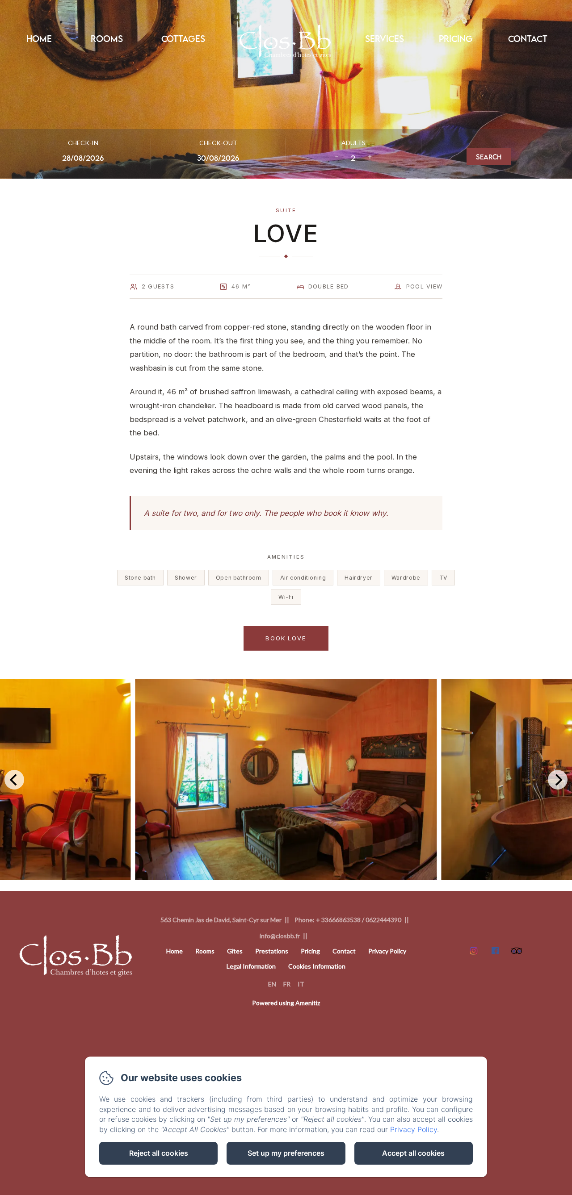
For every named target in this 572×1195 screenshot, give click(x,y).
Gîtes (235, 951)
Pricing (456, 38)
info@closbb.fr (280, 936)
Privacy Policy (387, 951)
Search (488, 157)
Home (39, 38)
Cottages (183, 38)
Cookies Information (316, 966)
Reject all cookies (158, 1153)
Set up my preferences (286, 1153)
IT (301, 984)
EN (272, 984)
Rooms (107, 38)
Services (384, 38)
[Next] (558, 780)
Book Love (286, 638)
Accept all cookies (413, 1153)
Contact (527, 38)
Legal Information (251, 966)
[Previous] (14, 780)
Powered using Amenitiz (286, 1003)
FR (286, 984)
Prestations (271, 951)
